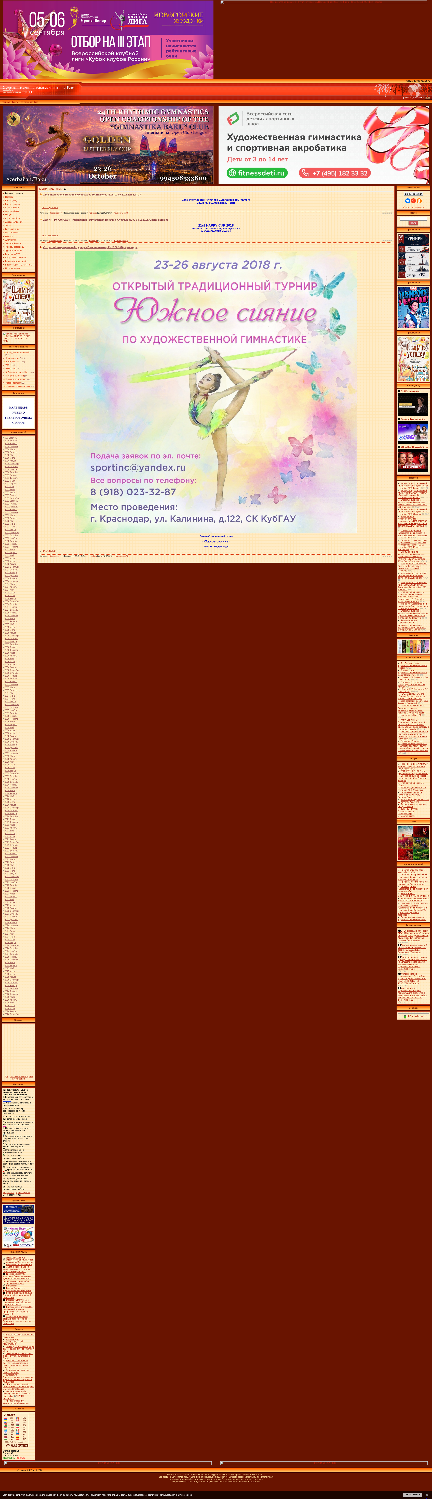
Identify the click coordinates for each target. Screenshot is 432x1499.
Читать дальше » (50, 207)
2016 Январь (11, 647)
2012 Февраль (11, 512)
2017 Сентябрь (12, 704)
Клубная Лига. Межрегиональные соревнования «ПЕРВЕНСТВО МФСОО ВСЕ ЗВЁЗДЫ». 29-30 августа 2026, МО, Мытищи (412, 521)
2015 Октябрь (11, 638)
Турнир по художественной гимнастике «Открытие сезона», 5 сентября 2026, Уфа (413, 606)
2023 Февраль (11, 891)
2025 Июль (10, 974)
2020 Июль (10, 802)
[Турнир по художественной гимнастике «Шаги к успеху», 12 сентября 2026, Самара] (18, 323)
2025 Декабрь (11, 988)
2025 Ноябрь (11, 985)
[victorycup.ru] (413, 277)
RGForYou (20, 1458)
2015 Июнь (10, 627)
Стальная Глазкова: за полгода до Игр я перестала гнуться (411, 684)
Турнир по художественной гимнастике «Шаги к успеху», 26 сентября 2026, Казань (413, 485)
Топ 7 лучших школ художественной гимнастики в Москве (412, 665)
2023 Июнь (10, 902)
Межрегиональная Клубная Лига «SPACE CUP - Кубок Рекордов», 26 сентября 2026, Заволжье (412, 586)
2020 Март (10, 790)
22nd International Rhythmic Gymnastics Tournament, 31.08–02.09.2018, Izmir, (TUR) (92, 194)
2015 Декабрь (11, 644)
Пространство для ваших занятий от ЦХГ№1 (411, 871)
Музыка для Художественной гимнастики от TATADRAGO (20, 1263)
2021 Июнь (10, 833)
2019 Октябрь (11, 776)
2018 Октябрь (11, 742)
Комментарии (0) (121, 213)
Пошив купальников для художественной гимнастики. (412, 918)
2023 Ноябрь (11, 917)
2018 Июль (10, 733)
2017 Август (10, 702)
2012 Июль (10, 527)
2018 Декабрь (11, 747)
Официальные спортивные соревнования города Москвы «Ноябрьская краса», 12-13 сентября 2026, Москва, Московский (412, 545)
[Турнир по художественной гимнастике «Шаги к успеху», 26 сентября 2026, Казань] (413, 380)
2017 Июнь (10, 696)
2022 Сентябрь (12, 876)
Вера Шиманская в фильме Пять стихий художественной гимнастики (17, 1295)
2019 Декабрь (11, 782)
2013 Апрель (11, 552)
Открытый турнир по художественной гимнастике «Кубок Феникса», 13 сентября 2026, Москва (412, 503)
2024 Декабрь (11, 954)
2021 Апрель (11, 828)
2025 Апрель (11, 965)
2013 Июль (10, 561)
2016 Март (10, 653)
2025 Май (9, 968)
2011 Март (10, 481)
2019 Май (9, 762)
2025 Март (10, 962)
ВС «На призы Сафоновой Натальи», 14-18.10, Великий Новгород (412, 778)
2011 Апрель (11, 484)
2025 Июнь (10, 971)
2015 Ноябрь (11, 641)
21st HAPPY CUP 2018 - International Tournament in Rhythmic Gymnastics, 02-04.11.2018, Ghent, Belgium (105, 219)
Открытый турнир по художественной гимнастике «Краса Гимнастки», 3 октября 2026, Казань (412, 534)
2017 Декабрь (11, 713)
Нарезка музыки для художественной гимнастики (19, 1258)
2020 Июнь (10, 799)
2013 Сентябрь (12, 567)
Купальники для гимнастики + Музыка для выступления (413, 899)
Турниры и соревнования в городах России (412, 805)
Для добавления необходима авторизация (19, 1077)
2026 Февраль (11, 994)
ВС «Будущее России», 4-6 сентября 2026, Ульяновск (412, 789)
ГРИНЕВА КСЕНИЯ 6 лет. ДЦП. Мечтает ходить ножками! (413, 772)
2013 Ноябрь (11, 572)
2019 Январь (11, 750)
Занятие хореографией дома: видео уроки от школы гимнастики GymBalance (16, 1269)
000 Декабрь (11, 438)
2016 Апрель (11, 656)
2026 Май (9, 1003)
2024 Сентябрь (12, 945)
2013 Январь (11, 544)
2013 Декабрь (11, 575)
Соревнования (12, 358)
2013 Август (10, 564)
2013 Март (10, 550)
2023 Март (10, 894)
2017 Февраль (11, 684)
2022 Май (9, 865)
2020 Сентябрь (12, 808)
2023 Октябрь (11, 914)
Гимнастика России (14, 376)
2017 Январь (11, 681)
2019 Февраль (11, 753)
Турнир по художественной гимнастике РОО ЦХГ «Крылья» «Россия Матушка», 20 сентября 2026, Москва (413, 494)
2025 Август (10, 977)
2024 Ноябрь (11, 951)
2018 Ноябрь (11, 745)
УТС (7, 365)
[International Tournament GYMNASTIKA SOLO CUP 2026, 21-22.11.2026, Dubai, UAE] (18, 342)
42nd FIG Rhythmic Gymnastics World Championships (408, 811)
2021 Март (10, 825)
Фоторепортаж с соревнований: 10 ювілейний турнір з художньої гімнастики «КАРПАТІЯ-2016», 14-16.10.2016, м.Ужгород (412, 979)
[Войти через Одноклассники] (419, 200)
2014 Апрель (11, 587)
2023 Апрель (11, 896)
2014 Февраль (11, 581)
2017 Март (10, 687)
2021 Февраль (11, 822)
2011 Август (10, 495)
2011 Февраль (11, 478)
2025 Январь (11, 957)
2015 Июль (10, 630)
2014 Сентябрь (12, 601)
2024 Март (10, 928)
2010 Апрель (11, 452)
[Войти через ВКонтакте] (407, 200)
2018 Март (10, 722)
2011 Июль (10, 492)
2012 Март (10, 515)
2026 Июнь (10, 1005)
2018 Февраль (11, 719)
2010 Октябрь (11, 466)
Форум (14, 102)
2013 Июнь (10, 558)
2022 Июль (10, 871)
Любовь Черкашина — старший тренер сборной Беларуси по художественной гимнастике (17, 1320)
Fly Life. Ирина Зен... (411, 391)
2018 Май (9, 727)
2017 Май (9, 693)
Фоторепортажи (13, 383)
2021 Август (10, 839)
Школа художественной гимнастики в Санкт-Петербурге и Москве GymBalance (18, 1386)
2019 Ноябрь (11, 779)
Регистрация (26, 102)
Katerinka (93, 213)
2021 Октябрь (11, 845)
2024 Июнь (10, 937)
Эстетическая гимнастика (17, 386)
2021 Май (9, 831)
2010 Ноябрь (11, 469)
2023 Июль (10, 905)
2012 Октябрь (11, 535)
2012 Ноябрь (11, 538)
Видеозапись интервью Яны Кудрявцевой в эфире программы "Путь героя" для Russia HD (18, 1310)
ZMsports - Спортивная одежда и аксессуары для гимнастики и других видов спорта (15, 1364)
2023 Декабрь (11, 919)
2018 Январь (11, 716)
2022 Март (10, 859)
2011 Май (9, 486)
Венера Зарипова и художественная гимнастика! (17, 1289)
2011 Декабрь (11, 507)
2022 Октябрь (11, 879)
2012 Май (9, 521)
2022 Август (10, 874)
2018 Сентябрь (12, 739)
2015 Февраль (11, 615)
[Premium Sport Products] (108, 1464)
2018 (51, 189)
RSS (428, 97)
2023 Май (9, 899)
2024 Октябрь (11, 948)
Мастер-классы (12, 361)
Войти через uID (413, 194)
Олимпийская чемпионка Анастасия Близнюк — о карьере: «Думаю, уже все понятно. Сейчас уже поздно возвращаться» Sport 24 (412, 710)
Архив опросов (23, 1192)
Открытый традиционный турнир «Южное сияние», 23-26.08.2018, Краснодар (90, 247)
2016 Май (9, 658)
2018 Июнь (10, 730)
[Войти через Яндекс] (413, 200)
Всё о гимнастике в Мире (17, 372)
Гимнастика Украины (15, 379)
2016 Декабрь (11, 679)
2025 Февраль (11, 960)
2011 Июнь (10, 489)
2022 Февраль (11, 856)
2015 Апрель (11, 621)
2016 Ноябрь (11, 676)
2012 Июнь (10, 524)
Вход (35, 102)
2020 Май (9, 796)
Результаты (11, 369)
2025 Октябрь (11, 983)
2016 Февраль (11, 650)
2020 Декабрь (11, 816)
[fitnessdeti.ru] (324, 183)
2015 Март (10, 618)
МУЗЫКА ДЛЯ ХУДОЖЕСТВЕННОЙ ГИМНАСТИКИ (13, 1341)
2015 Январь (11, 613)
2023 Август (10, 908)
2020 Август (10, 805)
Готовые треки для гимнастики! (15, 1284)
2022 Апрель (11, 862)
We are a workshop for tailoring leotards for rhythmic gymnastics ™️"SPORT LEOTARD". (16, 1395)
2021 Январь (11, 819)
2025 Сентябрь (12, 980)
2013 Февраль (11, 547)
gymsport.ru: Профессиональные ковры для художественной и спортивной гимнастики (18, 1378)
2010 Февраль (11, 446)
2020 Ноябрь (11, 813)
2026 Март (10, 997)
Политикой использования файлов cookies (170, 1495)
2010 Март (10, 449)
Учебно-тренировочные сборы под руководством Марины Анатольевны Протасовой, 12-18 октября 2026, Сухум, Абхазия (411, 597)
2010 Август (10, 461)
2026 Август (10, 1011)
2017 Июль (10, 699)
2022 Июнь (10, 868)
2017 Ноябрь (11, 710)
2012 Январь (11, 509)
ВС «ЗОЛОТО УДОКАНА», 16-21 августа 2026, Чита (413, 800)
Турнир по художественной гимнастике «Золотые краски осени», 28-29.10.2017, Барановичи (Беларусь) (412, 949)
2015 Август (10, 633)
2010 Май (9, 455)
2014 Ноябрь (11, 607)
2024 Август (10, 942)
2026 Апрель (11, 1000)
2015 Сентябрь (12, 636)
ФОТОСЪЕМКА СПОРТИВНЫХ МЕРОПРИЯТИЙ (413, 894)
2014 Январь (11, 578)
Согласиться (413, 1494)
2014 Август (10, 598)
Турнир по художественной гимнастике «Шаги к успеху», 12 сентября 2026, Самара (413, 511)
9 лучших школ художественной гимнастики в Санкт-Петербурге (412, 672)
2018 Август (10, 736)
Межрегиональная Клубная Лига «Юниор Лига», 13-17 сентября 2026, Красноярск (412, 575)
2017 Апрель (11, 690)
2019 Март (10, 756)
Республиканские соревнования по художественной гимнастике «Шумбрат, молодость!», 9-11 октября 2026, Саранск (412, 625)
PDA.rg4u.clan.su (414, 1016)
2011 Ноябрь (11, 504)
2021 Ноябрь (11, 848)
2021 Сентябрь (12, 842)
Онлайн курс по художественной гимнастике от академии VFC (413, 888)
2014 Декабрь (11, 610)
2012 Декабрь (11, 541)
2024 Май (9, 934)
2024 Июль (10, 939)
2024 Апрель (11, 931)
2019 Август (10, 770)
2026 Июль (10, 1008)
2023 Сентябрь (12, 911)
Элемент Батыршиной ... (413, 419)
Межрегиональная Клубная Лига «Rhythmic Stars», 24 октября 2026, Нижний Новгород (412, 567)
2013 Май (9, 555)
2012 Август (10, 529)
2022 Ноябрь (11, 882)
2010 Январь (11, 443)
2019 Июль (10, 767)
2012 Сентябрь (12, 532)
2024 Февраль (11, 925)
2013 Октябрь (11, 570)
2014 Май (9, 590)
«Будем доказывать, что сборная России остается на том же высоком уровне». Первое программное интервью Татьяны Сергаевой (413, 699)
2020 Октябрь (11, 810)
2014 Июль (10, 595)
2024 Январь (11, 922)
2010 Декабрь (11, 472)
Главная (6, 102)
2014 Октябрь (11, 604)
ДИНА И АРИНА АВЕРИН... (414, 447)
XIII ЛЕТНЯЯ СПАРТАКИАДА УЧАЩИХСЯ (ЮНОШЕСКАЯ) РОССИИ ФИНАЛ (413, 766)
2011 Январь (11, 475)
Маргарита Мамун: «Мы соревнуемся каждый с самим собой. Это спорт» (17, 1302)
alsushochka (9, 1458)
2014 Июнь (10, 593)
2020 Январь (11, 785)
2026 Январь (11, 991)
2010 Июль (10, 458)
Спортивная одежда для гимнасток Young (16, 1371)
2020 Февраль (11, 788)
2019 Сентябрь (12, 773)
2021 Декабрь (11, 851)
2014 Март (10, 584)
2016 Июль (10, 664)
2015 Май (9, 624)
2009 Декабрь (11, 441)
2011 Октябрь (11, 501)
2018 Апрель (11, 724)
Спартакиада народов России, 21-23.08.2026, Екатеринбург (410, 794)
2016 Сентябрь (12, 670)
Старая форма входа (413, 207)
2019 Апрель (11, 759)
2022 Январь (11, 853)
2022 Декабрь (11, 885)
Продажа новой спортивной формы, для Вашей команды (413, 883)
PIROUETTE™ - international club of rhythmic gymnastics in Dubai (18, 1356)
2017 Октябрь (11, 707)
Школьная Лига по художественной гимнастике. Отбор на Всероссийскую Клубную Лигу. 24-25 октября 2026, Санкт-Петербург (412, 557)
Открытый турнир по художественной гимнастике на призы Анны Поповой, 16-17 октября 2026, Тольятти (413, 614)
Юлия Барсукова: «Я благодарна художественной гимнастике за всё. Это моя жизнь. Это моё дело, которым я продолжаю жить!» (413, 725)
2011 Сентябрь (12, 498)
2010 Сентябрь (12, 464)
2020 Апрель (11, 793)
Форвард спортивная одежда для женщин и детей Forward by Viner (18, 1348)
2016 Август (10, 667)
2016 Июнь (10, 661)
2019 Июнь (10, 765)
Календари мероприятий (17, 352)
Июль (59, 189)
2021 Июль (10, 836)
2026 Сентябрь (12, 1014)
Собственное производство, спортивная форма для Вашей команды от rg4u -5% (413, 877)
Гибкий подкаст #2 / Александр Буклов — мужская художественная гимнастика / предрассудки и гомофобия (17, 1277)
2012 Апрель (11, 518)
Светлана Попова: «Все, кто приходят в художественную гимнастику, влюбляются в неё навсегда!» (413, 735)
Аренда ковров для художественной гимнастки (16, 1402)
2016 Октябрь (11, 673)
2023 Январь (11, 888)
